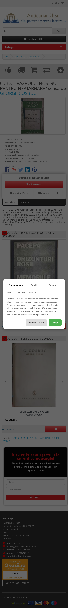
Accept (55, 322)
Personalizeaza (36, 322)
